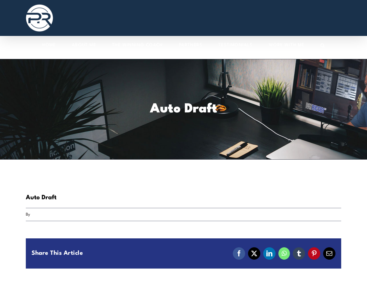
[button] (323, 45)
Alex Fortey (41, 214)
